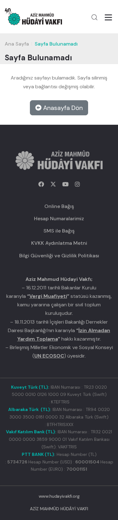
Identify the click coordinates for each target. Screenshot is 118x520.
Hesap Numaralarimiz (59, 218)
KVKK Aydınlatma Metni (59, 243)
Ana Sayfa (17, 44)
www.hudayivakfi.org (59, 496)
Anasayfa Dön (62, 108)
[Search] (94, 17)
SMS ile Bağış (59, 230)
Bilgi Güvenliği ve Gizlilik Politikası (59, 255)
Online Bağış (59, 206)
